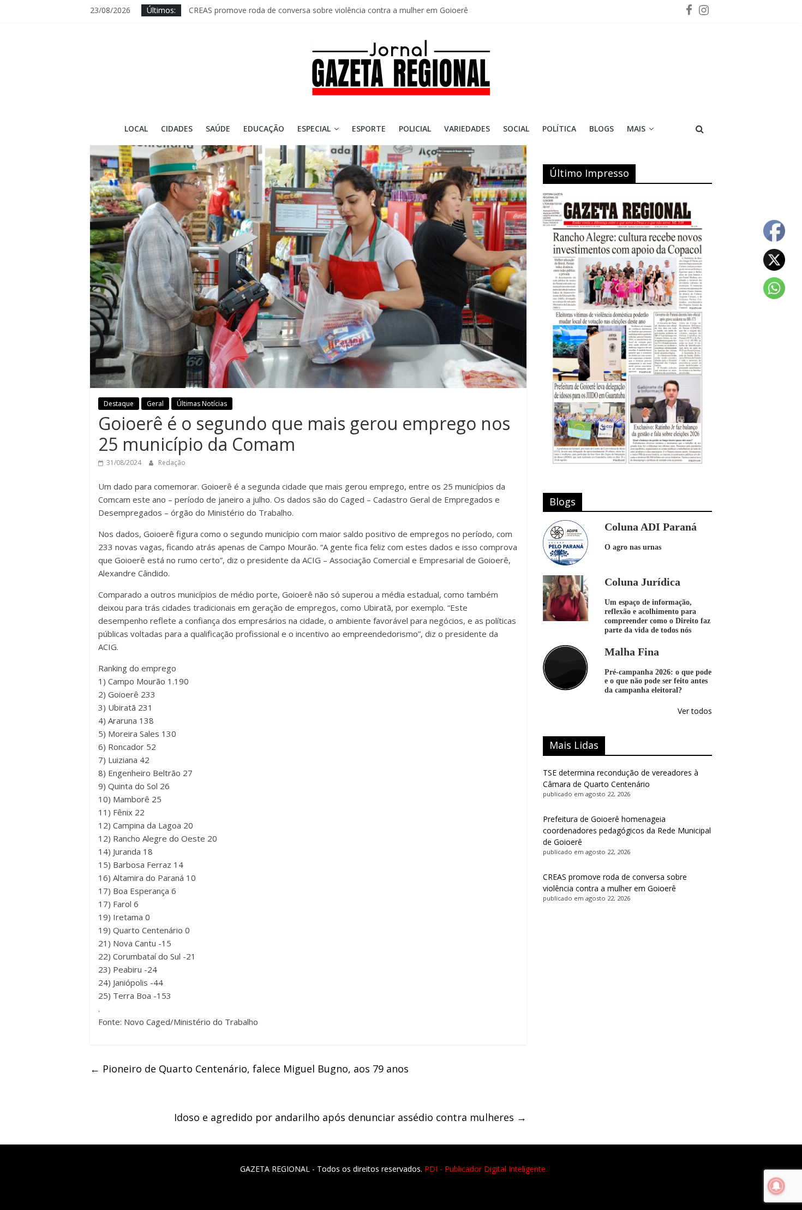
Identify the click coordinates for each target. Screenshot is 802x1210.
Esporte (369, 128)
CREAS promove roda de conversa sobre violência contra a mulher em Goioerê (328, 10)
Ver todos (695, 711)
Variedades (467, 128)
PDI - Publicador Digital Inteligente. (485, 1169)
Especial (314, 128)
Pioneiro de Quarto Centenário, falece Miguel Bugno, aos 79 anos (249, 1068)
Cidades (177, 128)
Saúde (218, 128)
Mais (636, 128)
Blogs (601, 128)
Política (559, 128)
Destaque (119, 403)
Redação (171, 462)
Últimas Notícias (202, 403)
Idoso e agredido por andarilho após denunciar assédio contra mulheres (350, 1117)
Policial (415, 128)
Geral (155, 403)
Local (136, 128)
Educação (263, 128)
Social (516, 128)
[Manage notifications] (776, 1186)
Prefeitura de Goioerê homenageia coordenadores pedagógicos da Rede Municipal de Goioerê (627, 830)
